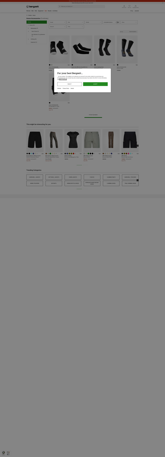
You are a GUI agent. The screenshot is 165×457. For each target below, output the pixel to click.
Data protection (63, 79)
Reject (70, 84)
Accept (95, 84)
